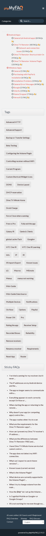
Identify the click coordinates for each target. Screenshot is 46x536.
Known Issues (32, 263)
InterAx (17, 91)
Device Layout (23, 184)
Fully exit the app (28, 223)
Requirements (33, 348)
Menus (9, 278)
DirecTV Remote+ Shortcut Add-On (29, 54)
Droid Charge (12, 208)
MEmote (30, 270)
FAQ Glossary (35, 518)
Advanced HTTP (13, 122)
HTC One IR (11, 247)
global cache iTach (14, 239)
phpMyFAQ (34, 532)
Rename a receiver (13, 348)
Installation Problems (23, 81)
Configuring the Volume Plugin (19, 153)
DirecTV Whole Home (15, 200)
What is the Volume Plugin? (20, 472)
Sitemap (24, 518)
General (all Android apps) (25, 38)
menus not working (25, 278)
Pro (22, 317)
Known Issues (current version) (22, 468)
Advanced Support (14, 130)
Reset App (10, 356)
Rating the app (12, 325)
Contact (10, 522)
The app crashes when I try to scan (23, 419)
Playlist (34, 309)
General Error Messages (24, 84)
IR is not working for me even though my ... (26, 503)
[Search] (20, 21)
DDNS (9, 184)
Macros (17, 270)
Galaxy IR (10, 231)
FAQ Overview (12, 518)
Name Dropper (20, 94)
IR (24, 255)
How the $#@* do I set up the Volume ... (25, 492)
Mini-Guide (11, 286)
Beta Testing (11, 145)
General (17, 71)
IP (16, 255)
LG (7, 270)
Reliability (30, 333)
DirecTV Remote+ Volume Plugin (28, 61)
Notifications (31, 302)
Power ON (10, 317)
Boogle (17, 87)
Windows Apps (15, 68)
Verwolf (17, 97)
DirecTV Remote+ (21, 44)
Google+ (31, 239)
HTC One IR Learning (31, 247)
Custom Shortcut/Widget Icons (19, 177)
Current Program (13, 169)
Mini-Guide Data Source (16, 294)
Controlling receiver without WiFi (20, 161)
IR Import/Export (13, 263)
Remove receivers (13, 341)
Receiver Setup (30, 325)
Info (8, 255)
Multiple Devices (13, 302)
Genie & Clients (26, 231)
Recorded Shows (13, 333)
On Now (9, 309)
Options (22, 309)
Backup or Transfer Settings (18, 138)
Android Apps (14, 35)
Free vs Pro (11, 223)
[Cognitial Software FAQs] (13, 8)
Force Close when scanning (17, 216)
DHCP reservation (14, 192)
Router (23, 356)
